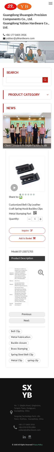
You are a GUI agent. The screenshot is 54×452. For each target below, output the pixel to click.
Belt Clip (15, 331)
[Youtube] (29, 437)
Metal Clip (16, 360)
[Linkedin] (24, 437)
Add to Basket (25, 238)
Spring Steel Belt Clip (22, 354)
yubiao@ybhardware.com (20, 38)
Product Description (22, 258)
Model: (15, 251)
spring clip (32, 360)
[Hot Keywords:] (45, 80)
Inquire (25, 231)
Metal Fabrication (20, 337)
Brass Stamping (19, 349)
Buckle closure (19, 343)
